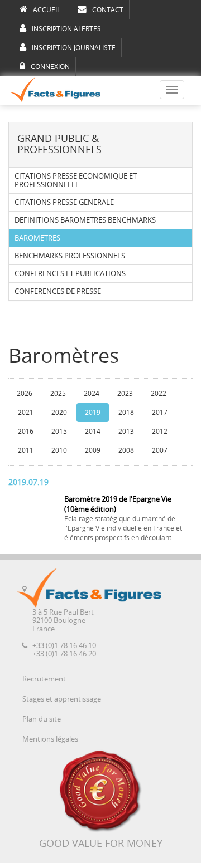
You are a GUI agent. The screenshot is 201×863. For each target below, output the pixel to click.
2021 (26, 412)
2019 (92, 412)
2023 (125, 394)
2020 (59, 412)
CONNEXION (50, 67)
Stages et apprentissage (61, 699)
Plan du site (41, 719)
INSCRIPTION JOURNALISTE (74, 48)
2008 (126, 450)
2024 (91, 394)
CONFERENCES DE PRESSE (58, 291)
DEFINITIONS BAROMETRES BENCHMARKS (85, 220)
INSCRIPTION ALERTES (66, 29)
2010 (59, 450)
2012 (160, 431)
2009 (92, 450)
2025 (58, 394)
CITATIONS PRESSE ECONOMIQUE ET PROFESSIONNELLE (76, 180)
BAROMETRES (37, 238)
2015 (59, 431)
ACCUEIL (46, 10)
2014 (92, 431)
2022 (158, 394)
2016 (26, 431)
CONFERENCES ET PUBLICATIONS (70, 273)
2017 (160, 412)
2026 (24, 394)
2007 (160, 450)
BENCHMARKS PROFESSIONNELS (70, 256)
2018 (126, 412)
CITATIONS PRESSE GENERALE (64, 202)
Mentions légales (50, 739)
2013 (126, 431)
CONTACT (107, 10)
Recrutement (44, 679)
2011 (26, 450)
